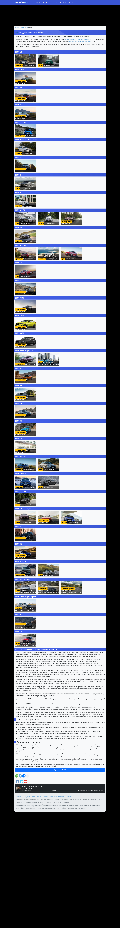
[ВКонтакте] (24, 776)
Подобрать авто (58, 2)
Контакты (69, 797)
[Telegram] (20, 776)
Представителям (29, 797)
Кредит (71, 2)
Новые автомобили (21, 27)
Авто (45, 2)
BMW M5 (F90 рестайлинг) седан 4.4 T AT (81, 41)
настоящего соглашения (49, 809)
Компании (19, 797)
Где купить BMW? (60, 770)
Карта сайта (53, 797)
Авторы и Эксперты (42, 797)
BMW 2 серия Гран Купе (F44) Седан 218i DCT (78, 39)
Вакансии (61, 797)
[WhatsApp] (16, 776)
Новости (37, 2)
